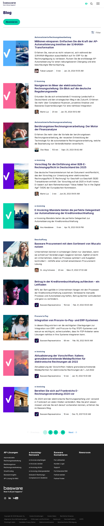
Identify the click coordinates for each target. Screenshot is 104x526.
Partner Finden (59, 478)
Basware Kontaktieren (60, 453)
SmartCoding (9, 471)
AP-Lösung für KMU (11, 478)
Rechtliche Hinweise (67, 516)
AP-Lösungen (11, 452)
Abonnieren (12, 22)
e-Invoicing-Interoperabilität (39, 471)
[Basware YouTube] (15, 498)
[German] (86, 4)
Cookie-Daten (51, 516)
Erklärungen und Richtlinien (40, 519)
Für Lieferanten (59, 460)
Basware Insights (10, 475)
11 (63, 432)
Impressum (56, 519)
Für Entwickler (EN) (60, 471)
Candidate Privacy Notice (27, 522)
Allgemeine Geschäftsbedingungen (15, 519)
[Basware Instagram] (5, 498)
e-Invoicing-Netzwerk (35, 453)
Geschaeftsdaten (69, 519)
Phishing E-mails (9, 522)
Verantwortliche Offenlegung (67, 522)
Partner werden (59, 475)
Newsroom (84, 452)
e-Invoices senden (36, 464)
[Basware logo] (13, 492)
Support (57, 467)
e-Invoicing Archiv (35, 467)
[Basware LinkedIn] (10, 498)
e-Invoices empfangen (37, 460)
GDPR (81, 519)
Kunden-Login (59, 464)
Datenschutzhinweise (46, 522)
